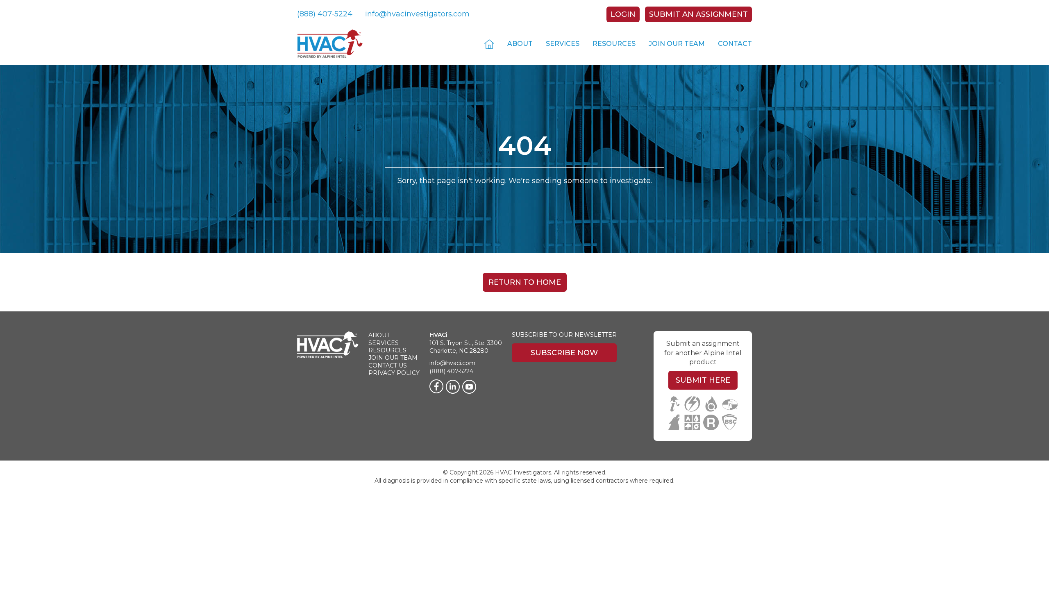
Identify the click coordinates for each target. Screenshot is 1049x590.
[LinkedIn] (453, 387)
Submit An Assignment (698, 14)
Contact (735, 44)
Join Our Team (677, 44)
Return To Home (524, 282)
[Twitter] (469, 387)
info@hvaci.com (452, 363)
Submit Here (703, 380)
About (520, 44)
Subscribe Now (564, 352)
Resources (614, 44)
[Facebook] (436, 386)
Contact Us (387, 365)
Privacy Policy (394, 373)
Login (623, 14)
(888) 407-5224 (324, 14)
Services (562, 44)
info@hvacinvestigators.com (417, 14)
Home (489, 44)
